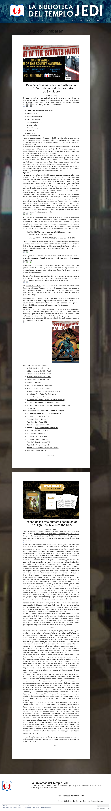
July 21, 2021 (71, 238)
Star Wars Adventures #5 (62, 270)
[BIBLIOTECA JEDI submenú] (51, 20)
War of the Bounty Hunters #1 (46, 428)
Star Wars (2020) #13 (42, 416)
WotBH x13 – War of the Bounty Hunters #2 (43, 448)
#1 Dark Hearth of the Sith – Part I (38, 368)
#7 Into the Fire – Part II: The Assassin (40, 385)
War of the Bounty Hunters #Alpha (48, 413)
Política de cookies (46, 807)
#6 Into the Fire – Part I (35, 382)
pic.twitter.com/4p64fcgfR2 (42, 234)
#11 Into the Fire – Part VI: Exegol (38, 397)
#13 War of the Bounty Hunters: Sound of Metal (43, 403)
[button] (24, 106)
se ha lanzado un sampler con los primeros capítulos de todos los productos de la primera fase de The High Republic (51, 535)
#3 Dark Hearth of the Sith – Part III (39, 374)
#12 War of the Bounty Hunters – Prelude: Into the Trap (46, 400)
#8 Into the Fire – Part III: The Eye (38, 388)
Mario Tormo (52, 96)
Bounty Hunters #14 (42, 442)
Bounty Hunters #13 (42, 430)
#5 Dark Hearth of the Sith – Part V (39, 379)
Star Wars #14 (40, 433)
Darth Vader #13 (41, 436)
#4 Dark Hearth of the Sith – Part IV (39, 377)
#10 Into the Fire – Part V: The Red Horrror (41, 394)
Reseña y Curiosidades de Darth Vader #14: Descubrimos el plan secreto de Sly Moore (51, 88)
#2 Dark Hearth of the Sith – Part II (39, 371)
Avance (32, 408)
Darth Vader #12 (41, 422)
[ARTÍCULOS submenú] (32, 20)
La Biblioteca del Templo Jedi (49, 783)
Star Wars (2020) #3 (33, 286)
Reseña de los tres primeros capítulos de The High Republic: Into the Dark (51, 523)
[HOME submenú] (100, 20)
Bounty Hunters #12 (42, 419)
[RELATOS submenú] (63, 20)
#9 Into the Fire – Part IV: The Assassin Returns (43, 391)
